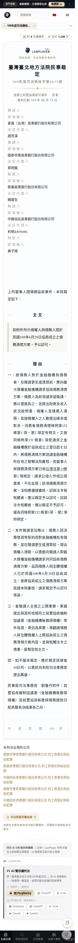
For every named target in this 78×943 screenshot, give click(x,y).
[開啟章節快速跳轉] (67, 923)
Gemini (34, 913)
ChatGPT (46, 893)
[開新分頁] (71, 26)
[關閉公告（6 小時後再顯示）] (69, 4)
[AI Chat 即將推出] (67, 935)
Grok (55, 906)
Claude (16, 913)
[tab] (19, 26)
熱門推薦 (10, 3)
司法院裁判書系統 (21, 817)
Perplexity (18, 906)
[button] (34, 26)
